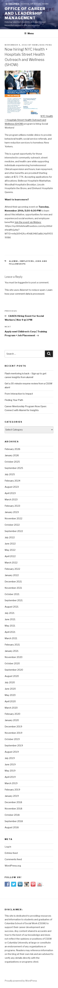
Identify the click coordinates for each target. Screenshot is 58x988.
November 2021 (13, 588)
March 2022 (11, 562)
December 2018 (13, 802)
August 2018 (12, 827)
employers (27, 261)
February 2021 (12, 644)
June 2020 (10, 688)
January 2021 (12, 651)
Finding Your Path (14, 400)
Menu (31, 33)
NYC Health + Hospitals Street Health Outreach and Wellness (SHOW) (29, 120)
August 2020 (12, 676)
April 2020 (10, 701)
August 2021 (12, 606)
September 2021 (14, 600)
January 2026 (12, 455)
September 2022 (14, 531)
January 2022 (12, 575)
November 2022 (13, 518)
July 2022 (10, 537)
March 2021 (11, 638)
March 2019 (11, 783)
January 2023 (12, 512)
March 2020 (11, 707)
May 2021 (10, 625)
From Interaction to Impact (19, 393)
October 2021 (12, 594)
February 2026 (12, 449)
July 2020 (10, 682)
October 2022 (12, 524)
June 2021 (10, 619)
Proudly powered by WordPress (21, 980)
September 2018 (14, 821)
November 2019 (13, 733)
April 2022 (10, 556)
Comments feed (13, 859)
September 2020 (14, 669)
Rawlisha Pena (42, 45)
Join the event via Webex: (28, 222)
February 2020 (12, 714)
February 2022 (12, 569)
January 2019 (12, 796)
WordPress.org (13, 865)
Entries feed (11, 853)
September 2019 (14, 745)
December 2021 (13, 581)
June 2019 (10, 764)
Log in (8, 846)
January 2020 (12, 720)
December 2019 (13, 726)
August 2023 (12, 487)
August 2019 (12, 751)
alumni (13, 261)
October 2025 (12, 461)
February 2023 (12, 505)
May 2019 (10, 770)
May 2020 (10, 695)
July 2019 (10, 758)
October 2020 (12, 663)
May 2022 (10, 550)
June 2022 (10, 543)
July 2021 (10, 613)
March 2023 (11, 499)
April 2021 (10, 632)
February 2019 (12, 789)
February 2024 (12, 480)
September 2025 (14, 468)
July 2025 (10, 474)
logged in (23, 282)
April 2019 (10, 777)
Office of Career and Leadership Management (25, 13)
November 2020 (13, 657)
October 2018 (12, 815)
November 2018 (13, 808)
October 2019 (12, 739)
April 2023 (10, 493)
